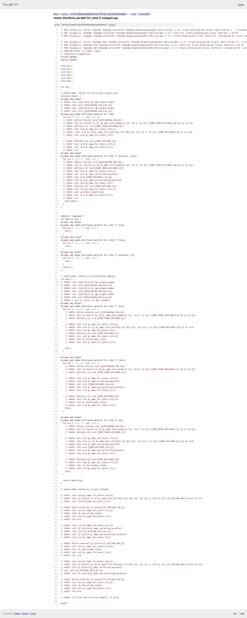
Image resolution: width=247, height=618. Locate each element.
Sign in (241, 4)
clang (64, 14)
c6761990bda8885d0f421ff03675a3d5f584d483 (98, 14)
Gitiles (17, 613)
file (112, 25)
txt (235, 613)
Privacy (25, 613)
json (242, 613)
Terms (33, 613)
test (133, 14)
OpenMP (144, 14)
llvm (56, 14)
